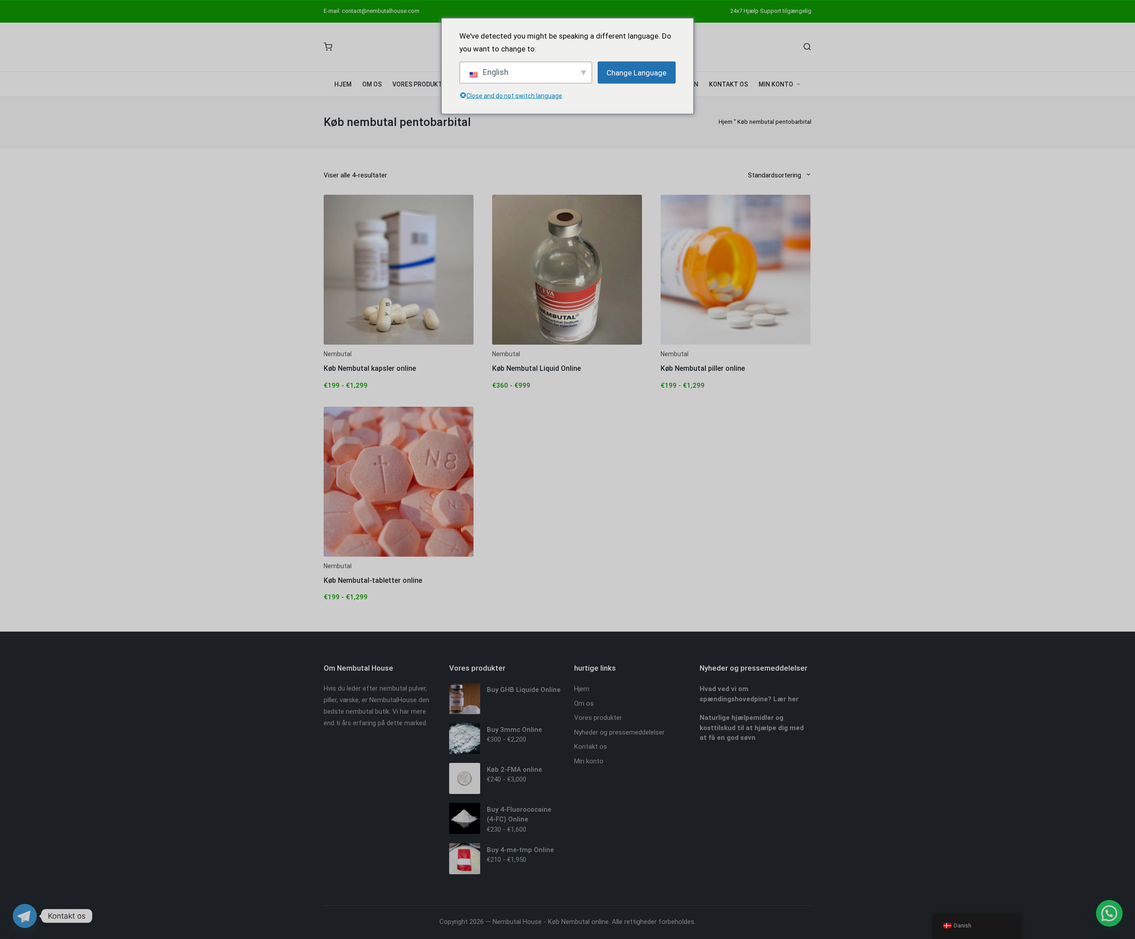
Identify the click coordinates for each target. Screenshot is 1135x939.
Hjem (725, 121)
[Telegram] (25, 916)
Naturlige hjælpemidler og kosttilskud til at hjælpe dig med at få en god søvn (752, 728)
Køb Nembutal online (578, 922)
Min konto (588, 761)
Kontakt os (590, 746)
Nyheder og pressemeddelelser (619, 732)
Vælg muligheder (398, 343)
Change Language (636, 72)
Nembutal (338, 354)
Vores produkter (598, 718)
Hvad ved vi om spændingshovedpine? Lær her (749, 694)
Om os (584, 703)
